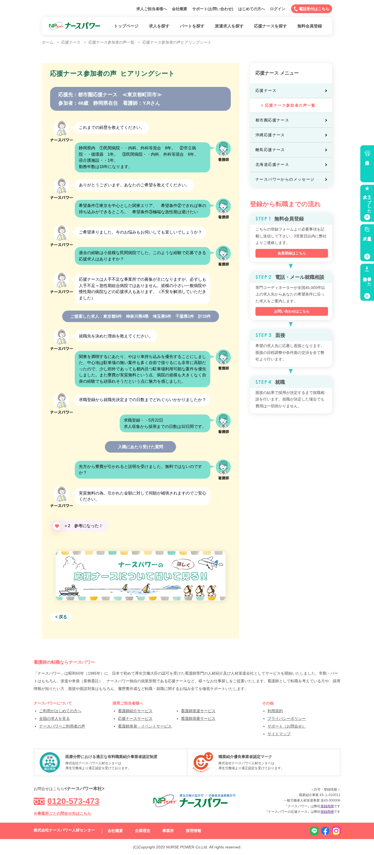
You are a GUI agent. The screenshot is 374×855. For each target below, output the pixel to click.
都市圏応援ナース (272, 120)
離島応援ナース (270, 149)
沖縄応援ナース (270, 135)
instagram (336, 831)
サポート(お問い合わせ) (212, 9)
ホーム (47, 42)
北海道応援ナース (272, 164)
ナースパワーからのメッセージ (285, 179)
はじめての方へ (251, 9)
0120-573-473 (73, 801)
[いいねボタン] (57, 526)
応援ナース (266, 90)
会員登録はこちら (292, 253)
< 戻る (61, 616)
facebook (325, 831)
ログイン (277, 9)
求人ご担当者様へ (151, 9)
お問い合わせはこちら (292, 311)
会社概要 (179, 9)
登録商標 (327, 806)
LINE (314, 831)
